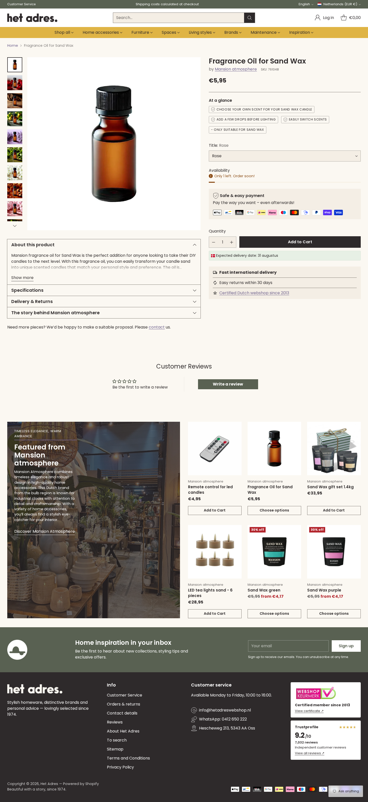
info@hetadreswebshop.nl (225, 710)
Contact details (122, 713)
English (304, 4)
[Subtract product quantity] (213, 242)
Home (12, 45)
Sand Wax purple (324, 590)
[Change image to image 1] (14, 64)
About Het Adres (123, 731)
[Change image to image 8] (14, 190)
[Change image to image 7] (14, 172)
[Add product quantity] (231, 242)
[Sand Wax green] (274, 551)
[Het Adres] (32, 18)
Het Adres (49, 783)
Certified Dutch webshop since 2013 (254, 293)
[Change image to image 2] (14, 82)
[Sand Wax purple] (334, 551)
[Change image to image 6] (14, 154)
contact (157, 327)
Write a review (228, 384)
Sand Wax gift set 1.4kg (330, 487)
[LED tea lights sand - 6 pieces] (215, 551)
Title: (219, 145)
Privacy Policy (120, 767)
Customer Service (124, 695)
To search (117, 740)
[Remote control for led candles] (215, 448)
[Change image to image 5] (14, 136)
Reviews (115, 722)
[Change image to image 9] (14, 208)
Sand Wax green (264, 590)
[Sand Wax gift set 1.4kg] (334, 448)
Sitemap (115, 749)
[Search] (249, 17)
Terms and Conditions (128, 758)
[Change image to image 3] (14, 100)
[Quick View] (235, 428)
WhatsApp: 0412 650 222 (223, 719)
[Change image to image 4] (14, 118)
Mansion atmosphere (236, 69)
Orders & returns (123, 704)
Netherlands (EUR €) (340, 4)
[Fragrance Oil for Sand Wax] (274, 448)
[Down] (14, 225)
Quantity (217, 231)
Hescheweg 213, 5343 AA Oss (227, 728)
